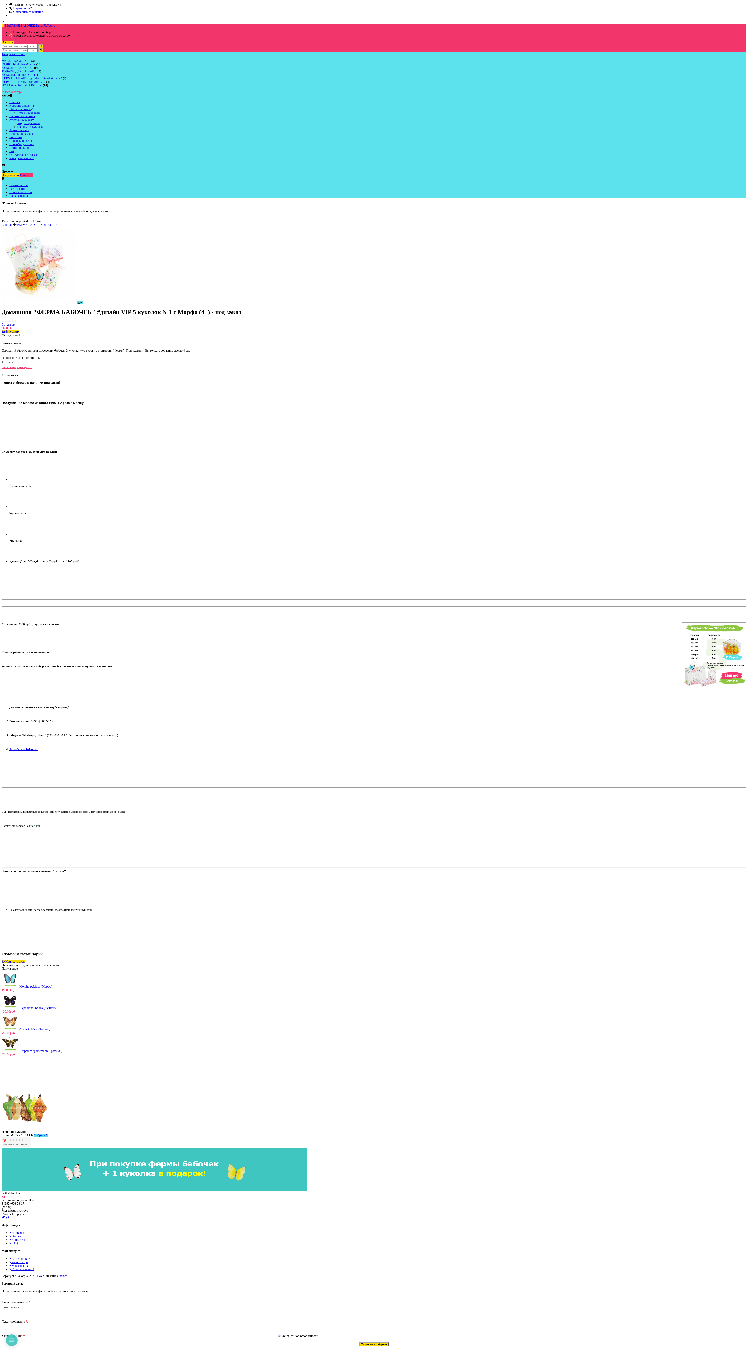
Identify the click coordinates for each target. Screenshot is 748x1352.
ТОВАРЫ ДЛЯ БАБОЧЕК (19, 71)
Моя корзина (20, 1265)
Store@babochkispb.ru (23, 749)
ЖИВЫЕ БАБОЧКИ (15, 60)
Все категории (14, 92)
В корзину (12, 331)
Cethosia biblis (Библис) (34, 1029)
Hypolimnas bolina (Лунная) (37, 1008)
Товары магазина (13, 54)
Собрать (39, 1135)
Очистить (26, 175)
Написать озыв (15, 961)
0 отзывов (8, 324)
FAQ (14, 1243)
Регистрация (17, 188)
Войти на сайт (18, 185)
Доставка (17, 1232)
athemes (62, 1276)
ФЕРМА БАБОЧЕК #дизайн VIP (23, 81)
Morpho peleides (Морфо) (35, 986)
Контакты (18, 1239)
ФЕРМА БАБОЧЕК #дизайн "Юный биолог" (32, 78)
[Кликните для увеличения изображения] (39, 264)
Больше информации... (17, 367)
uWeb (40, 1276)
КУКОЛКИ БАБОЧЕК (17, 67)
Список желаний (20, 192)
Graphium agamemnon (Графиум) (40, 1051)
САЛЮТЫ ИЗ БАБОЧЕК (18, 64)
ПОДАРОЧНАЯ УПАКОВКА (22, 85)
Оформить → (10, 175)
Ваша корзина (18, 195)
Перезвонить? (22, 8)
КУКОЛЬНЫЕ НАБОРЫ (18, 74)
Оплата (16, 1236)
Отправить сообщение (28, 11)
